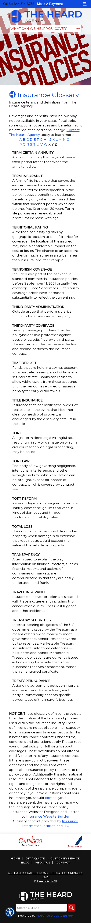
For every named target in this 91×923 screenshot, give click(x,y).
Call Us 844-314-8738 (18, 4)
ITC (66, 826)
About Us (42, 862)
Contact (63, 862)
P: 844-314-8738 (45, 881)
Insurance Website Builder (48, 816)
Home (15, 858)
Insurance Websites (27, 812)
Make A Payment (50, 4)
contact (51, 798)
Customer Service (65, 858)
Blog (25, 862)
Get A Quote (35, 858)
